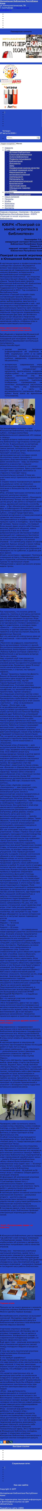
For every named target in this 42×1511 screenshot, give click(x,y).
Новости (9, 148)
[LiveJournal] (11, 1442)
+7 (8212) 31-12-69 (21, 8)
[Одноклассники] (4, 1442)
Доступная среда (17, 186)
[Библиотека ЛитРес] (10, 108)
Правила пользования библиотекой (20, 160)
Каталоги (9, 192)
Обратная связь (12, 25)
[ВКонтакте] (1, 1442)
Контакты (9, 208)
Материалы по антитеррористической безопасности (21, 181)
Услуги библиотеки (18, 157)
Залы (11, 166)
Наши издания (12, 197)
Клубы (8, 201)
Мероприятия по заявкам (17, 21)
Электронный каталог (20, 194)
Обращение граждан (19, 188)
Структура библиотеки (20, 154)
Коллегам (9, 206)
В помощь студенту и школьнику (21, 16)
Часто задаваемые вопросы (18, 23)
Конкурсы (9, 203)
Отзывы (8, 27)
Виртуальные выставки (16, 18)
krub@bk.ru (6, 10)
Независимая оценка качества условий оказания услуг (24, 169)
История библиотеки (19, 152)
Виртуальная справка (15, 14)
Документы (15, 163)
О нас (7, 150)
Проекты (9, 199)
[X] (8, 1442)
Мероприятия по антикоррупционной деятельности (19, 174)
